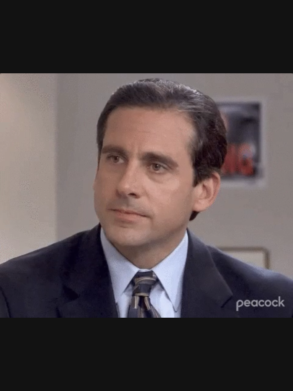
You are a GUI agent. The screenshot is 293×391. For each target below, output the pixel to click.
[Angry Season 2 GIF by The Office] (146, 195)
